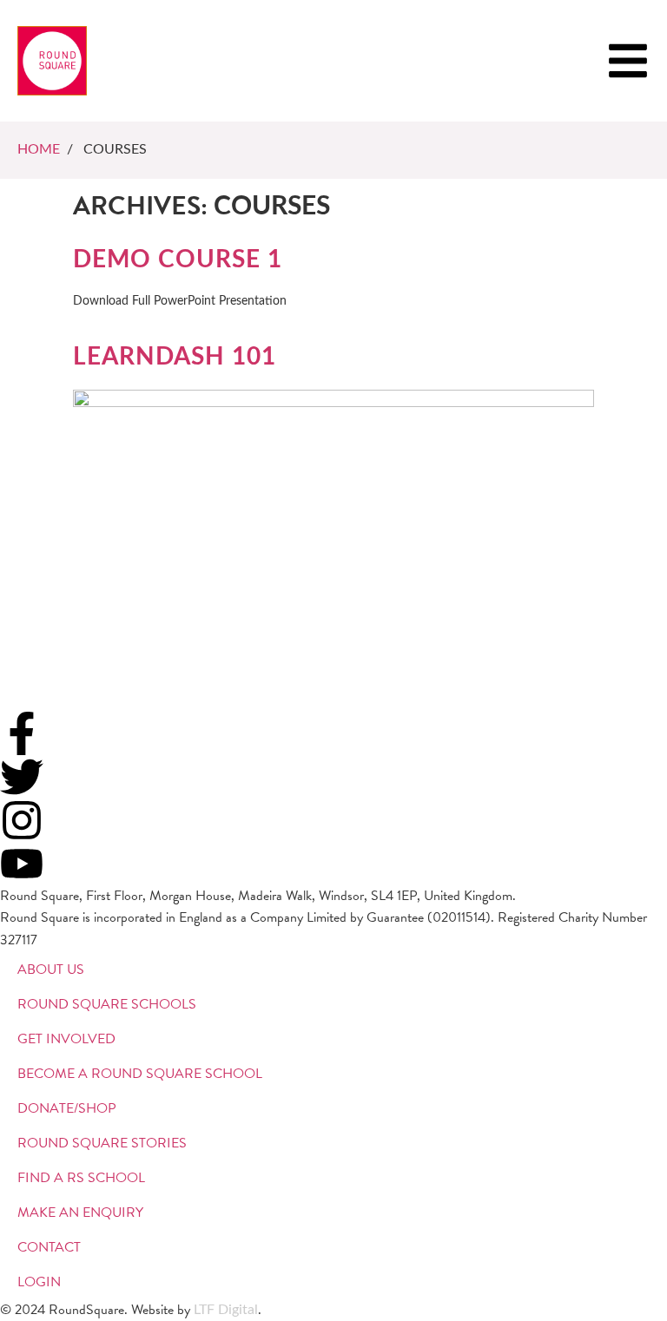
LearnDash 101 (174, 357)
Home (38, 149)
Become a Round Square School (139, 1073)
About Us (50, 969)
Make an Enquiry (80, 1212)
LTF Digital (226, 1310)
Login (39, 1282)
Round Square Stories (102, 1143)
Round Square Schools (106, 1004)
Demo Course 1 (177, 259)
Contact (49, 1247)
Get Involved (66, 1039)
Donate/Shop (66, 1108)
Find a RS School (81, 1177)
